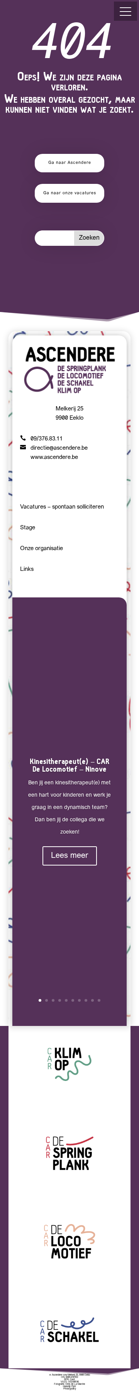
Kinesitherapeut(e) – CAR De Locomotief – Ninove (69, 765)
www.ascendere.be (54, 457)
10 (99, 1000)
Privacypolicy (69, 1389)
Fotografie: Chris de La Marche (69, 1384)
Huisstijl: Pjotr (69, 1386)
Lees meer (69, 856)
